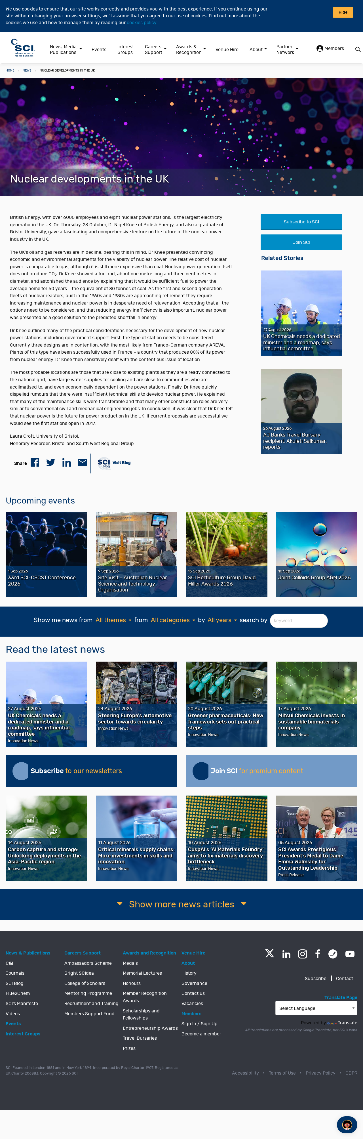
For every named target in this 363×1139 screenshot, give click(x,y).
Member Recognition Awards (145, 997)
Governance (194, 983)
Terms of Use (282, 1073)
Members (333, 48)
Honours (132, 983)
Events (99, 49)
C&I (9, 963)
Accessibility (245, 1073)
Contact (344, 978)
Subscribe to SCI (301, 222)
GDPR (351, 1073)
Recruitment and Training (91, 1003)
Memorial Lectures (142, 973)
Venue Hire (227, 49)
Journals (15, 973)
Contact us (193, 993)
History (189, 973)
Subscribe (315, 978)
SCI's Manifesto (22, 1003)
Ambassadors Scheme (88, 963)
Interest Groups (125, 50)
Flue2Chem (18, 993)
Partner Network (285, 50)
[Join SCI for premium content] (202, 771)
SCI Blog (15, 983)
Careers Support (153, 50)
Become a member (201, 1034)
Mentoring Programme (88, 993)
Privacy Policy (320, 1073)
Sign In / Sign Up (200, 1023)
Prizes (129, 1048)
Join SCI (301, 242)
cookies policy (141, 22)
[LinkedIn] (286, 953)
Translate (347, 1023)
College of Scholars (84, 983)
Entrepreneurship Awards (150, 1028)
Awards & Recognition (189, 50)
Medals (130, 963)
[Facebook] (317, 953)
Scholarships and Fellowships (141, 1015)
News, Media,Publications (64, 50)
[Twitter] (270, 955)
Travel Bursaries (140, 1038)
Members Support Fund (89, 1014)
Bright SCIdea (79, 973)
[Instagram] (302, 953)
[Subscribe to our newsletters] (21, 771)
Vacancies (192, 1003)
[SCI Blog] (332, 953)
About (256, 49)
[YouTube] (349, 953)
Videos (13, 1014)
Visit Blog (121, 463)
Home (10, 70)
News (27, 70)
